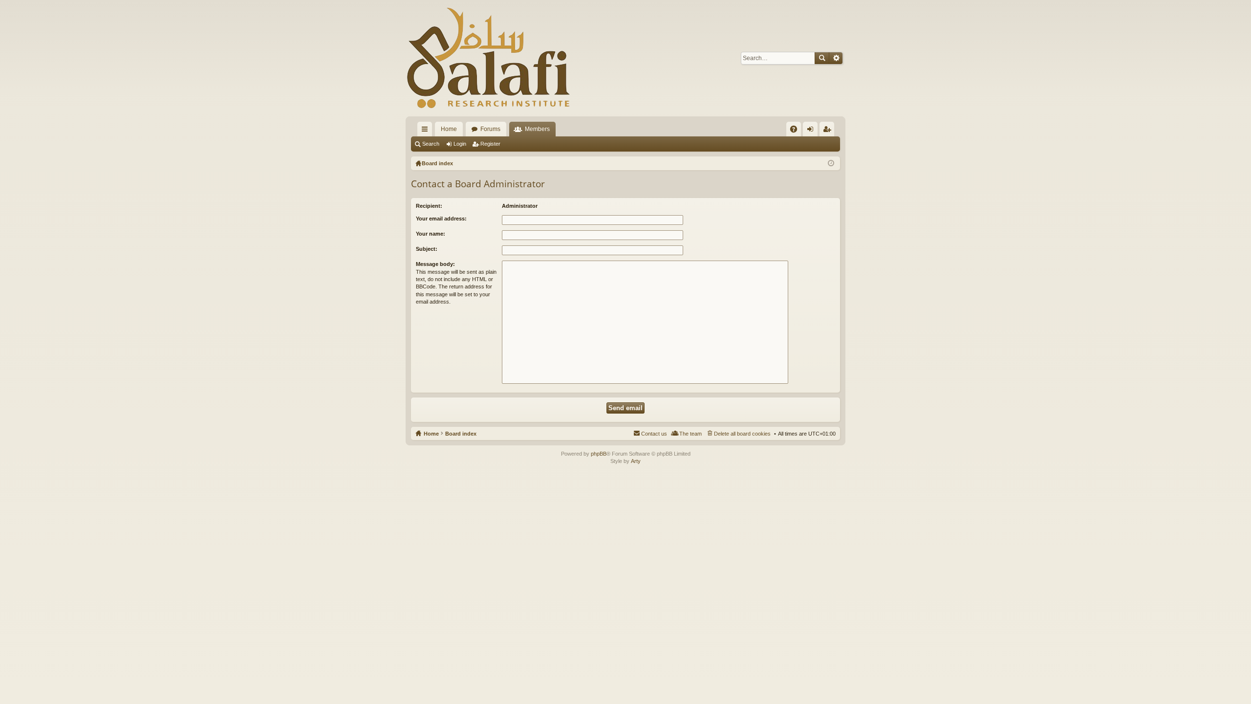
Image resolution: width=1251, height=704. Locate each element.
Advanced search (835, 58)
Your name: (430, 234)
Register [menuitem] (828, 131)
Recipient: (429, 206)
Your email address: (441, 218)
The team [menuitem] (690, 434)
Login (459, 144)
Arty (636, 461)
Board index (460, 434)
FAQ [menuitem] (797, 131)
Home (449, 129)
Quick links (426, 131)
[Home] (489, 58)
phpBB (598, 454)
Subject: (426, 249)
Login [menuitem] (812, 131)
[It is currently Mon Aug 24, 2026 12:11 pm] (831, 163)
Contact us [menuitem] (654, 434)
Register (490, 144)
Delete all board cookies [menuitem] (742, 434)
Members (537, 129)
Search (822, 58)
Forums (490, 129)
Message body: (435, 264)
